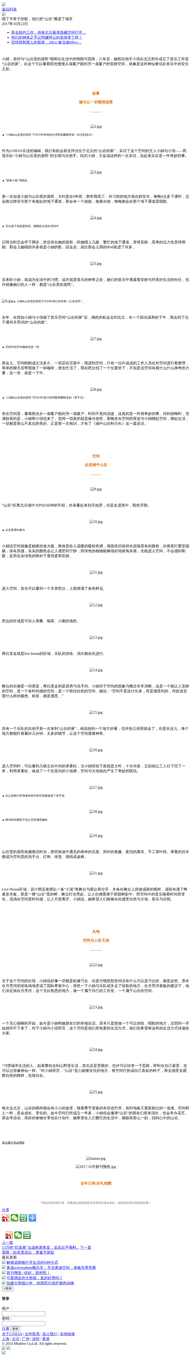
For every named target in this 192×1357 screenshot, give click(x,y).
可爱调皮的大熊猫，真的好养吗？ (35, 1278)
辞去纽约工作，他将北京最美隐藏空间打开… (48, 32)
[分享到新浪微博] (5, 1218)
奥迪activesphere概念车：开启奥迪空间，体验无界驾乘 (51, 1268)
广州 (26, 1339)
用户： (7, 1309)
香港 (46, 1339)
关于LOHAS (12, 1334)
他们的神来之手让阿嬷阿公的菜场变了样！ (46, 37)
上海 (5, 1339)
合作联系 (32, 1334)
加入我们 (49, 1334)
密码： (7, 1318)
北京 (15, 1339)
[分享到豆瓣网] (23, 1218)
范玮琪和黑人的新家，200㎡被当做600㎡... (46, 42)
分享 (5, 1210)
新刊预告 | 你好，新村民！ (28, 1273)
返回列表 (9, 9)
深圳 (36, 1339)
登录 (15, 1329)
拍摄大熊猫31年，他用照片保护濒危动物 (40, 1283)
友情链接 (67, 1334)
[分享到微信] (14, 1218)
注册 (5, 1329)
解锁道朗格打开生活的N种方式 (32, 1262)
